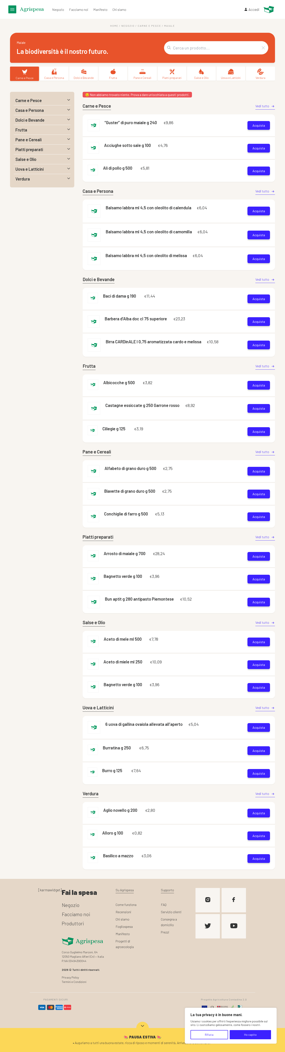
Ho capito (250, 1034)
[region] (231, 1026)
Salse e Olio (201, 78)
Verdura (260, 78)
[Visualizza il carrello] (269, 9)
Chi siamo (119, 9)
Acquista (258, 125)
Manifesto (100, 9)
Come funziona (126, 905)
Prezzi (165, 932)
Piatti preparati (172, 78)
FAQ (163, 905)
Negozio (58, 9)
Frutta (113, 78)
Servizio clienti (171, 912)
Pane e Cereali (142, 78)
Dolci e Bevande (84, 78)
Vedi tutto (262, 106)
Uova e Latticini (231, 78)
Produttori (73, 923)
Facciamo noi (78, 9)
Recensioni (123, 912)
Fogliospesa (124, 926)
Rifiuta (209, 1034)
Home (114, 25)
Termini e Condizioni (74, 982)
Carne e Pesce (149, 25)
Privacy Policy (70, 977)
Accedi (253, 9)
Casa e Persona (54, 78)
